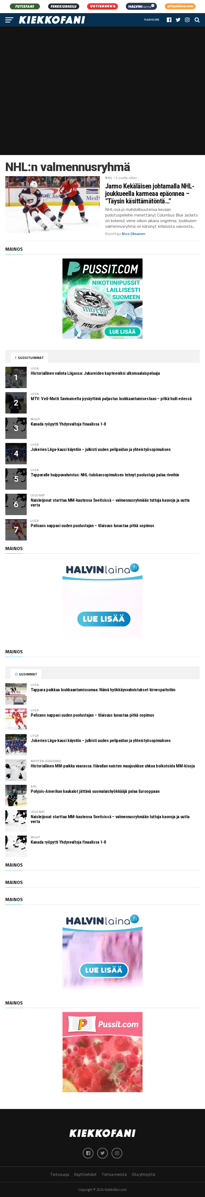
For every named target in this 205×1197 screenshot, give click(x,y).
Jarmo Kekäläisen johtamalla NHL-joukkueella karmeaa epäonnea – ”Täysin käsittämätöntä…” (150, 193)
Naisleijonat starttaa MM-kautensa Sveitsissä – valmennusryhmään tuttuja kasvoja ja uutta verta (110, 503)
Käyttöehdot (85, 1174)
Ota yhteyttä (143, 1174)
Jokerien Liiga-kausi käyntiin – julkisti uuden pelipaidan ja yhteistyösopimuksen (101, 449)
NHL (108, 177)
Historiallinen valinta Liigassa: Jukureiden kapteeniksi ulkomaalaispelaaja (95, 373)
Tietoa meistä (114, 1174)
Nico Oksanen (133, 234)
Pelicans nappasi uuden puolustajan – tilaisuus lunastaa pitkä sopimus (92, 525)
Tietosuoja (59, 1174)
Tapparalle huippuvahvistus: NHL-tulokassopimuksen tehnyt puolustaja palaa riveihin (105, 474)
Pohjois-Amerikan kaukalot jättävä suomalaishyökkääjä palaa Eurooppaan (95, 791)
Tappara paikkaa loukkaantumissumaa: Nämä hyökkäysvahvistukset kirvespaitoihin (103, 689)
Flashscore (151, 20)
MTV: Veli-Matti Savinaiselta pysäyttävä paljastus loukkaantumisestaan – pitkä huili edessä (111, 398)
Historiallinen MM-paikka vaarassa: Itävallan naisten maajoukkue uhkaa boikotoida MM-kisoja (113, 766)
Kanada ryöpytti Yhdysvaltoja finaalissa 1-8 (68, 424)
